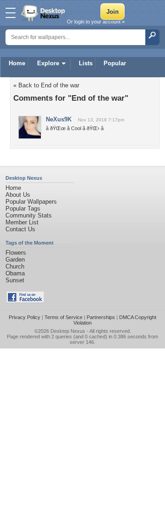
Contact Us (20, 229)
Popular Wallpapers (31, 201)
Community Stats (29, 215)
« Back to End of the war (46, 85)
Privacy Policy (24, 317)
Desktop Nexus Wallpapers (44, 13)
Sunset (15, 280)
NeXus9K (59, 119)
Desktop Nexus (67, 331)
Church (15, 266)
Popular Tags (23, 208)
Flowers (16, 252)
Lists (86, 63)
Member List (22, 222)
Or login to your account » (96, 21)
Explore (48, 63)
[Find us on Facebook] (25, 300)
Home (17, 63)
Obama (15, 273)
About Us (18, 194)
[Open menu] (10, 13)
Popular (115, 63)
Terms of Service (63, 317)
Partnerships (101, 317)
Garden (15, 259)
